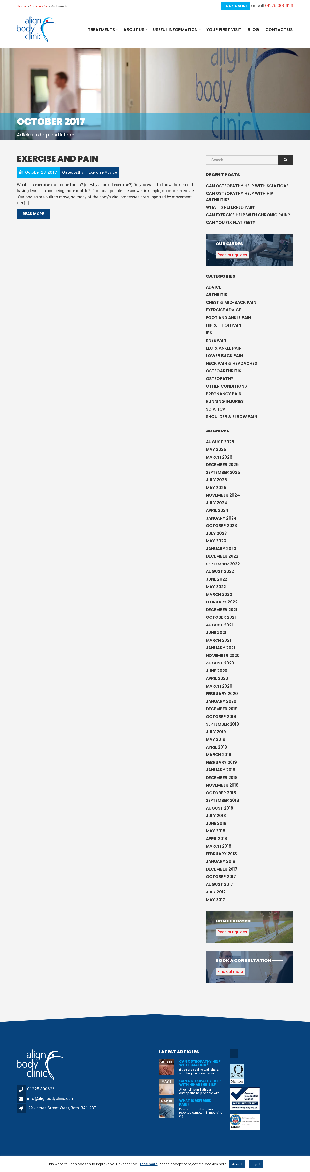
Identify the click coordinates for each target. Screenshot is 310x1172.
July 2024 (216, 503)
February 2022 (222, 602)
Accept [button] (237, 1164)
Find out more (230, 971)
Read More (33, 213)
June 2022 (216, 579)
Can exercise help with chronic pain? (248, 215)
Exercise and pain (57, 158)
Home (22, 6)
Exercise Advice (223, 310)
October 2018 (221, 793)
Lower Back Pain (224, 356)
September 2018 (222, 800)
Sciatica (215, 409)
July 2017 (216, 892)
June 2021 (216, 632)
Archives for (39, 6)
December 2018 (222, 778)
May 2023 (216, 541)
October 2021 (221, 617)
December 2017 (221, 869)
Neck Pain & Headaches (231, 363)
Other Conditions (226, 386)
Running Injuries (225, 401)
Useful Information (175, 29)
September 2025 (223, 472)
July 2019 (216, 732)
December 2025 (222, 465)
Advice (213, 287)
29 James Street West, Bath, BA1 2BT (62, 1107)
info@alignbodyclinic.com (50, 1098)
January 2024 (221, 518)
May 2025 (216, 488)
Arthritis (216, 294)
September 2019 (222, 724)
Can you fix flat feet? (230, 222)
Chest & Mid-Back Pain (231, 302)
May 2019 (215, 739)
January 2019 (220, 770)
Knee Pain (216, 340)
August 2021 (219, 625)
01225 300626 (279, 5)
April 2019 (216, 747)
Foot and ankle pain (228, 317)
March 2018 (218, 846)
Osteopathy (219, 379)
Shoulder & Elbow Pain (231, 417)
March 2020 (219, 686)
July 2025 (216, 480)
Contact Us (279, 29)
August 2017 (219, 884)
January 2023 (221, 549)
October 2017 (221, 877)
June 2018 (216, 823)
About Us (134, 29)
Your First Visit (223, 29)
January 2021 (220, 648)
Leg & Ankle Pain (224, 348)
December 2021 (221, 610)
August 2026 (220, 442)
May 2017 (215, 900)
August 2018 (219, 808)
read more (149, 1164)
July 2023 (216, 533)
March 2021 (218, 640)
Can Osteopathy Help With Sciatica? (247, 186)
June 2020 (216, 671)
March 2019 (218, 755)
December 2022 (222, 556)
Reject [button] (256, 1164)
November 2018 (222, 785)
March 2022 (219, 594)
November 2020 (223, 655)
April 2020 (217, 678)
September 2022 (223, 564)
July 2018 (216, 816)
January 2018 (220, 861)
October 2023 (221, 526)
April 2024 (217, 510)
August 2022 (220, 571)
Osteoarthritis (223, 371)
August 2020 (220, 663)
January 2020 (221, 701)
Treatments (101, 29)
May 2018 (215, 831)
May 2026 (216, 449)
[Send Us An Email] (234, 1057)
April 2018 (216, 839)
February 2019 (221, 762)
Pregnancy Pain (223, 394)
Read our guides (232, 254)
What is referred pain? (231, 207)
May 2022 (216, 587)
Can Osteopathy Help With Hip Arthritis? (239, 196)
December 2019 (222, 709)
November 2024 (223, 495)
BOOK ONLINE (235, 5)
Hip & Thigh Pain (223, 325)
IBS (209, 333)
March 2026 (219, 457)
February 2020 (222, 693)
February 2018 (221, 854)
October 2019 (221, 716)
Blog (253, 29)
